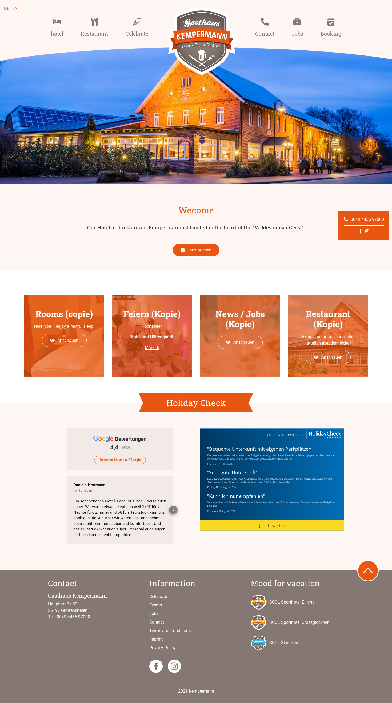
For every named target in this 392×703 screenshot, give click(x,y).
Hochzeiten (152, 326)
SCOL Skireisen (283, 642)
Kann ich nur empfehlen (236, 496)
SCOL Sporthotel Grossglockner (299, 622)
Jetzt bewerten (272, 525)
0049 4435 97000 (367, 219)
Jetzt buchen (199, 250)
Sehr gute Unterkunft (232, 472)
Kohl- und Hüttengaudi (152, 336)
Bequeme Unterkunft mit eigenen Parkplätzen (260, 449)
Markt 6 (152, 347)
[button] (66, 510)
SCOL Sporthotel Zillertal (292, 602)
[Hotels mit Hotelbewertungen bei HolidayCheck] (324, 435)
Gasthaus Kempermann (284, 435)
